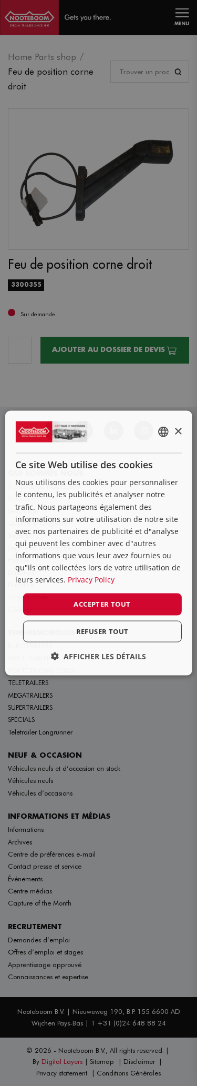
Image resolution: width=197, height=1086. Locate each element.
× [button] (178, 431)
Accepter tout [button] (102, 604)
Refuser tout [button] (102, 631)
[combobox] (163, 432)
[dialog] (98, 543)
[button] (98, 656)
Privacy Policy (91, 580)
